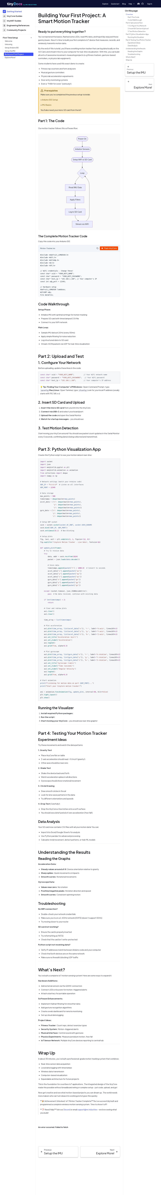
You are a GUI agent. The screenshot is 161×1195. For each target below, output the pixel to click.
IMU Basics (46, 105)
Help (130, 4)
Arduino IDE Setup (50, 99)
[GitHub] (142, 4)
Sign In (149, 4)
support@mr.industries (87, 1109)
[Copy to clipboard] (117, 374)
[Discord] (138, 4)
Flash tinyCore (110, 248)
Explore (105, 4)
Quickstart (115, 4)
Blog (124, 4)
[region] (79, 580)
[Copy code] (97, 248)
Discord (66, 1109)
